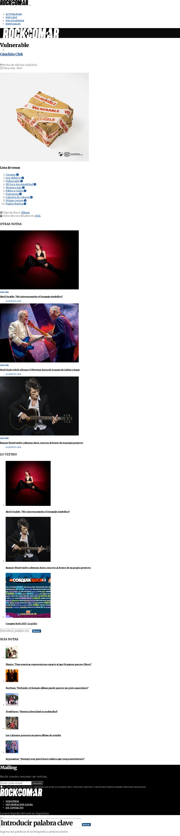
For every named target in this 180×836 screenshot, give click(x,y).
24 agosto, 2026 (13, 301)
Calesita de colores (18, 197)
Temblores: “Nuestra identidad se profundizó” (32, 711)
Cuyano (11, 174)
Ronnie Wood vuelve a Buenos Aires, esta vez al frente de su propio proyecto (41, 442)
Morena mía (14, 187)
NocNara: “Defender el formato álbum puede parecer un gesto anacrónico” (47, 688)
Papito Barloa (15, 203)
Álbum (25, 212)
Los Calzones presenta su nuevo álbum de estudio (33, 735)
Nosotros (12, 801)
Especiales (13, 23)
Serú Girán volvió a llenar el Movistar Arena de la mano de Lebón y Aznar (40, 369)
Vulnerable (13, 181)
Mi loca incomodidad (20, 184)
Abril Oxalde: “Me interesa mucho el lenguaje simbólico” (31, 296)
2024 (38, 215)
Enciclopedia (15, 20)
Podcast (11, 17)
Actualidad (14, 14)
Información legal (19, 804)
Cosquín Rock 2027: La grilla (21, 623)
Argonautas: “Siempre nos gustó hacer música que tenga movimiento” (45, 758)
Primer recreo (15, 200)
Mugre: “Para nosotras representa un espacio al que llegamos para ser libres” (49, 664)
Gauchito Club (11, 54)
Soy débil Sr (13, 178)
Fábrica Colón (15, 190)
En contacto (14, 807)
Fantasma (12, 194)
